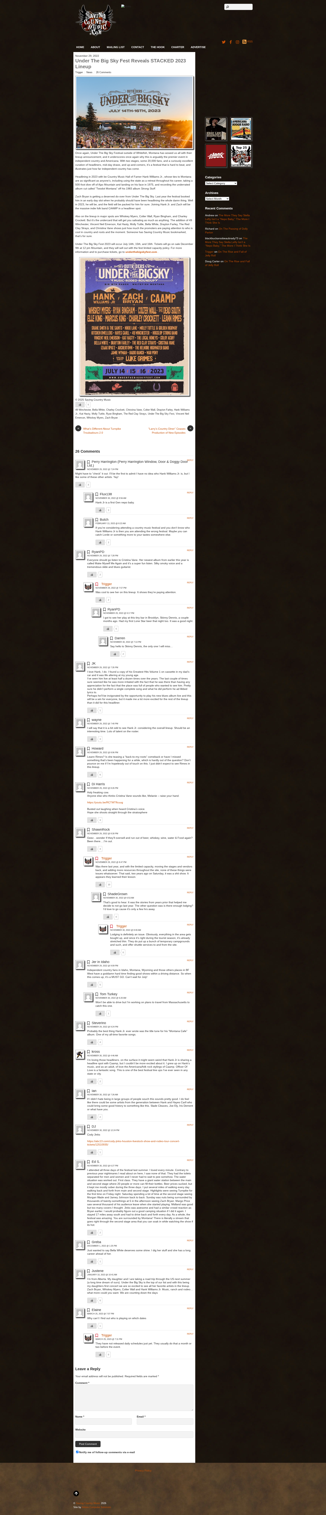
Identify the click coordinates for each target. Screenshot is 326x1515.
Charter (177, 47)
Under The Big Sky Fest (161, 413)
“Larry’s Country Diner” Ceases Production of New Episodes (169, 430)
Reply (190, 460)
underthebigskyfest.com (141, 251)
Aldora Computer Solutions (96, 1507)
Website (80, 1429)
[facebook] (230, 41)
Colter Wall (149, 410)
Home (80, 47)
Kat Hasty (84, 413)
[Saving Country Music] (95, 36)
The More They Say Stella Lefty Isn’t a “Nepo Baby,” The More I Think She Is (227, 219)
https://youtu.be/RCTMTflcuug (105, 802)
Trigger (79, 72)
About (95, 47)
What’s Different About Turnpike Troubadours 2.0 (99, 430)
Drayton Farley (165, 410)
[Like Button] (80, 404)
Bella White (98, 410)
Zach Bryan (111, 417)
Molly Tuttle (98, 413)
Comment (82, 1382)
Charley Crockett (115, 410)
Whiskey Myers (95, 417)
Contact (137, 47)
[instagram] (237, 41)
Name (79, 1416)
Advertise (198, 47)
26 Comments (103, 72)
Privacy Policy (143, 1470)
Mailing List (116, 47)
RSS (250, 41)
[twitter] (223, 41)
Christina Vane (134, 410)
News (89, 72)
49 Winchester (83, 410)
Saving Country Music (88, 1503)
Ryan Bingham (114, 413)
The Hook (158, 47)
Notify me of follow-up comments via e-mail (107, 1452)
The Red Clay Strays (135, 413)
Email (141, 1416)
